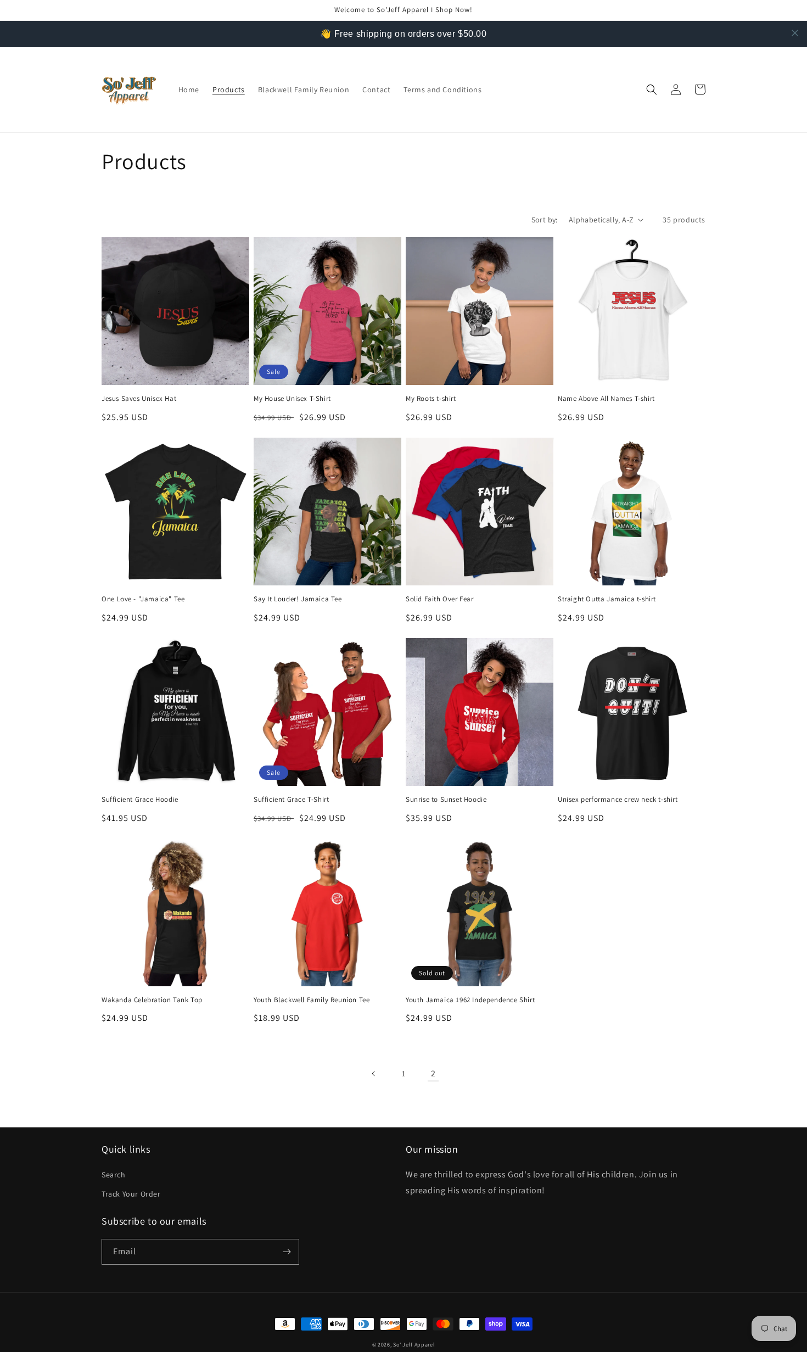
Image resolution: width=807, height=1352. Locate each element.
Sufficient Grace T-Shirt (291, 799)
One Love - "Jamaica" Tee (143, 599)
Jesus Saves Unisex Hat (139, 398)
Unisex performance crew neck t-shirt (618, 799)
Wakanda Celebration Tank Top (152, 1000)
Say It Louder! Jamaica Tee (298, 599)
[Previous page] (374, 1074)
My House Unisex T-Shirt (292, 398)
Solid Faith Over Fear (440, 599)
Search (114, 1175)
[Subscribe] (286, 1252)
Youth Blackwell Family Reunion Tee (311, 1000)
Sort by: (544, 220)
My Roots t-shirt (431, 398)
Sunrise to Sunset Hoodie (446, 799)
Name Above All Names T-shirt (606, 398)
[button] (652, 89)
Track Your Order (131, 1194)
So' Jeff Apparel (414, 1344)
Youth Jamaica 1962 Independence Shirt (470, 1000)
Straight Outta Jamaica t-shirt (607, 599)
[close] (795, 33)
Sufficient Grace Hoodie (140, 799)
